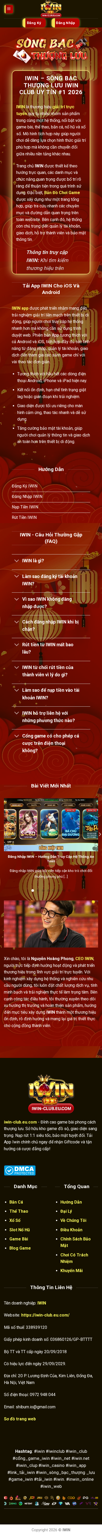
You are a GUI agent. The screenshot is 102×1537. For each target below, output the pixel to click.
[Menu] (8, 9)
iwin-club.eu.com (20, 1122)
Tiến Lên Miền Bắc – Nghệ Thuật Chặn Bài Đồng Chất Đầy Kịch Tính (52, 858)
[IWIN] (51, 9)
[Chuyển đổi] (17, 561)
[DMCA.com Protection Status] (20, 1170)
